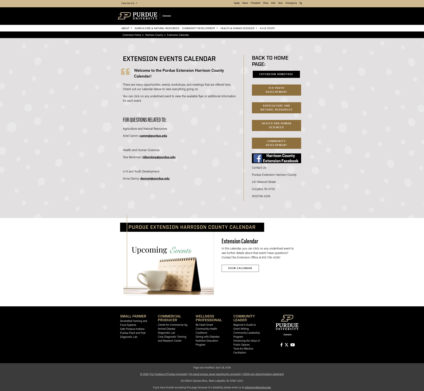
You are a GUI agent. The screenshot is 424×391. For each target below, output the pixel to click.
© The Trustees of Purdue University (163, 374)
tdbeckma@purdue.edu (159, 157)
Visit (273, 3)
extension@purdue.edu (258, 387)
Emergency (291, 3)
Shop (265, 3)
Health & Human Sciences (237, 28)
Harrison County (154, 35)
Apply (237, 3)
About (125, 28)
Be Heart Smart (204, 325)
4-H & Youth (267, 28)
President (255, 3)
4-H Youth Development (276, 89)
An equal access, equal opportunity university (215, 374)
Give (280, 3)
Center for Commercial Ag (172, 325)
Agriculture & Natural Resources (157, 28)
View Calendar (240, 268)
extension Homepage (276, 74)
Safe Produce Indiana (132, 329)
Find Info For (128, 3)
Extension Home (132, 35)
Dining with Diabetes (207, 337)
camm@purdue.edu (153, 136)
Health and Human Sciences (276, 125)
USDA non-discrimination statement (263, 374)
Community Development (199, 28)
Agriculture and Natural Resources (276, 107)
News (245, 3)
